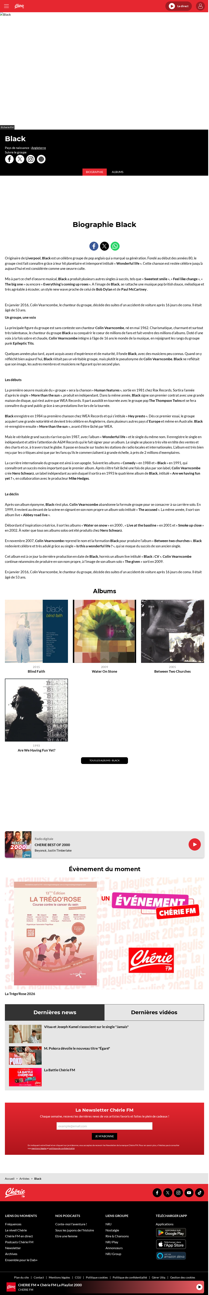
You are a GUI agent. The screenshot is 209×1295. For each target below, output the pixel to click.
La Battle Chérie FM (59, 1070)
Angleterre (38, 148)
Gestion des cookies (182, 1277)
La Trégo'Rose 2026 (20, 994)
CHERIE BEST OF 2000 (52, 845)
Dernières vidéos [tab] (154, 1012)
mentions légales (39, 1148)
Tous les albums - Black (104, 760)
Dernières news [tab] (54, 1012)
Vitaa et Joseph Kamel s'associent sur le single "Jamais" (86, 1027)
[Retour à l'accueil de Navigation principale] (19, 6)
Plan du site (21, 1277)
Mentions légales (59, 1277)
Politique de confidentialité (130, 1277)
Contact (39, 1277)
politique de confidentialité (61, 1148)
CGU (78, 1277)
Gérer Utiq (158, 1277)
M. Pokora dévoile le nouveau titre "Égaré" (77, 1048)
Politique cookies (97, 1277)
